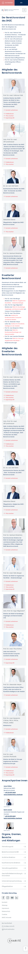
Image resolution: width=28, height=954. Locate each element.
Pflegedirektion (7, 886)
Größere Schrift (9, 926)
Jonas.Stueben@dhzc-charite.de (13, 794)
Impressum (5, 908)
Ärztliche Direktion (8, 857)
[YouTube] (12, 897)
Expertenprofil (10, 118)
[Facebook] (3, 897)
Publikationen (10, 113)
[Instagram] (7, 897)
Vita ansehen (10, 116)
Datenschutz (6, 911)
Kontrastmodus (9, 929)
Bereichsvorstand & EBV (10, 852)
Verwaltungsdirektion (10, 868)
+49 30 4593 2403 (10, 816)
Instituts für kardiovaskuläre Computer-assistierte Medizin (13, 317)
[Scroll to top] (25, 948)
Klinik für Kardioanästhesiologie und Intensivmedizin (13, 332)
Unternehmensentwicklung (12, 881)
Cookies (4, 914)
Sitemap (4, 905)
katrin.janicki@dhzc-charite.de (13, 818)
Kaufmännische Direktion (11, 863)
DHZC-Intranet (6, 917)
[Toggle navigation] (24, 10)
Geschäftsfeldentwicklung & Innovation (12, 875)
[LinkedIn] (16, 897)
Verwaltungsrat (7, 847)
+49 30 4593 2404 (10, 792)
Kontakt (4, 902)
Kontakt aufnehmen (12, 110)
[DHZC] (12, 10)
